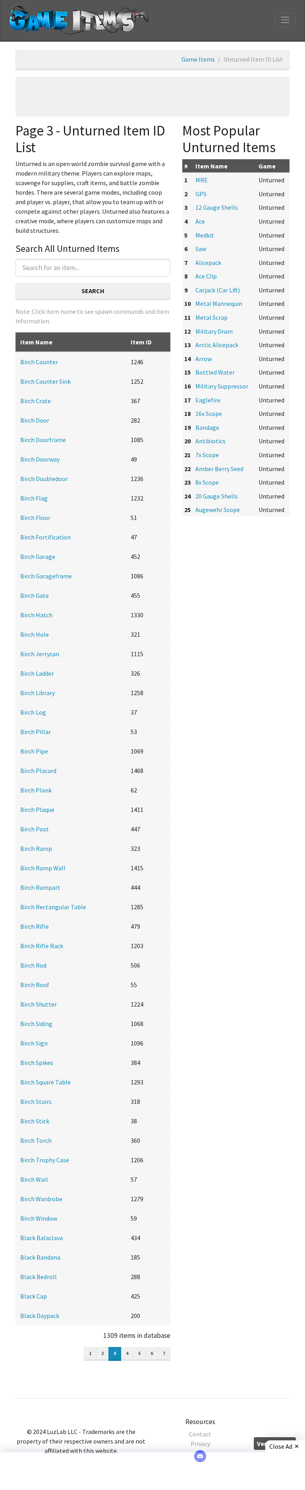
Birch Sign (34, 1043)
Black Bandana (40, 1257)
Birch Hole (34, 634)
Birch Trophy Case (44, 1160)
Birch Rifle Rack (41, 946)
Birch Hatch (36, 615)
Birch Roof (34, 985)
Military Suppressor (221, 386)
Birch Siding (36, 1024)
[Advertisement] (152, 96)
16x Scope (208, 413)
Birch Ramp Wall (43, 868)
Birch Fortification (45, 537)
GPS (201, 194)
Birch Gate (34, 595)
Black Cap (33, 1296)
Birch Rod (33, 965)
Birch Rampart (40, 887)
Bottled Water (215, 372)
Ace (200, 221)
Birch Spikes (36, 1063)
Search (92, 291)
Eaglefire (207, 400)
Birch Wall (34, 1179)
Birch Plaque (37, 810)
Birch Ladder (37, 673)
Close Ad (280, 1446)
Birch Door (34, 420)
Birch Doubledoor (44, 479)
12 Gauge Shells (216, 207)
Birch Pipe (34, 751)
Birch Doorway (40, 459)
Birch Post (34, 829)
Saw (200, 249)
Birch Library (37, 693)
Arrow (203, 359)
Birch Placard (38, 771)
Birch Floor (35, 518)
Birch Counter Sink (45, 381)
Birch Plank (36, 790)
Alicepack (208, 263)
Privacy (200, 1443)
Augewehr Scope (217, 510)
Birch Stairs (36, 1101)
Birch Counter (39, 362)
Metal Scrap (211, 317)
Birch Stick (34, 1121)
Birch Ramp (36, 848)
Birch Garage (37, 556)
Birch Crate (35, 401)
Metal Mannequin (218, 303)
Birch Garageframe (46, 576)
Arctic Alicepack (216, 345)
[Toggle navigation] (285, 20)
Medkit (204, 235)
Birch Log (33, 712)
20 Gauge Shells (216, 496)
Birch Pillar (35, 732)
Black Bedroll (38, 1277)
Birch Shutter (38, 1004)
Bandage (207, 427)
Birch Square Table (45, 1082)
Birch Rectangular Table (53, 907)
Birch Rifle (34, 926)
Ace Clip (206, 276)
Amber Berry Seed (219, 469)
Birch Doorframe (43, 440)
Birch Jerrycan (39, 654)
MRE (201, 180)
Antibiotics (210, 441)
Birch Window (38, 1218)
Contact (200, 1434)
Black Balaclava (41, 1238)
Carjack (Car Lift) (217, 290)
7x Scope (207, 455)
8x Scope (207, 482)
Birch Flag (34, 498)
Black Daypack (39, 1316)
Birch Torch (36, 1140)
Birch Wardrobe (41, 1199)
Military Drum (214, 331)
